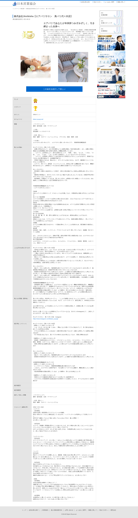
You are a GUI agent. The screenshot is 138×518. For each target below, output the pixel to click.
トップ (24, 510)
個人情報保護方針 (56, 510)
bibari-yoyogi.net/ (38, 119)
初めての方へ (97, 2)
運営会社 (113, 510)
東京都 (22, 8)
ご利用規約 (44, 510)
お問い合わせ (69, 510)
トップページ (16, 8)
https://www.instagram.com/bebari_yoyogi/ (45, 319)
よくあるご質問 (109, 2)
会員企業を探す (85, 2)
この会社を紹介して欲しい (54, 89)
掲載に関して (121, 2)
